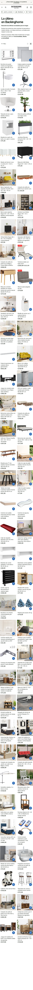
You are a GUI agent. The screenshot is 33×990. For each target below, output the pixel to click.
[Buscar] (5, 7)
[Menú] (2, 7)
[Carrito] (31, 7)
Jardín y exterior (8, 12)
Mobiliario (20, 12)
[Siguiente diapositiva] (31, 2)
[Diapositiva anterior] (2, 2)
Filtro (4, 43)
